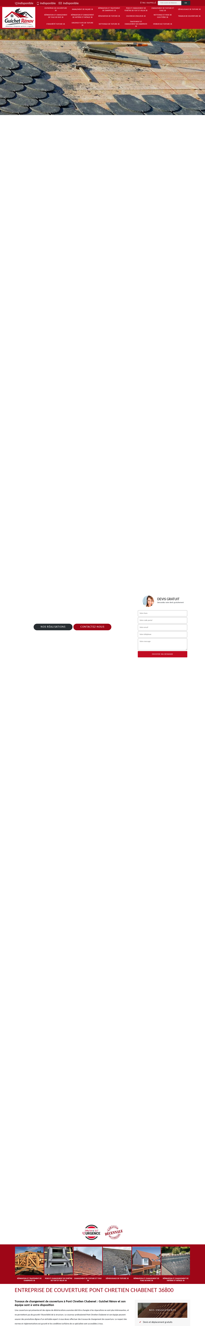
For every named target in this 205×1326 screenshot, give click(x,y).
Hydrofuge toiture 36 (162, 24)
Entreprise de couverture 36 (56, 9)
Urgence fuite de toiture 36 (82, 24)
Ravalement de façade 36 (82, 9)
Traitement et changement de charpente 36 (136, 24)
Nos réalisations (53, 626)
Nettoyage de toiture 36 (109, 24)
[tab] (102, 71)
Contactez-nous (92, 626)
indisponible (25, 3)
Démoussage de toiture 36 (189, 9)
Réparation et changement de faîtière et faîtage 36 (82, 16)
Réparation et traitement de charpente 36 (109, 9)
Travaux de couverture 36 (189, 16)
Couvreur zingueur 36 (136, 16)
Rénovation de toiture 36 (109, 16)
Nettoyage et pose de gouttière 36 (163, 16)
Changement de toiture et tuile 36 (162, 9)
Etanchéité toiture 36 (56, 24)
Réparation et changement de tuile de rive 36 (55, 16)
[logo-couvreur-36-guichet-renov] (18, 17)
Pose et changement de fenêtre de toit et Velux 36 (136, 9)
